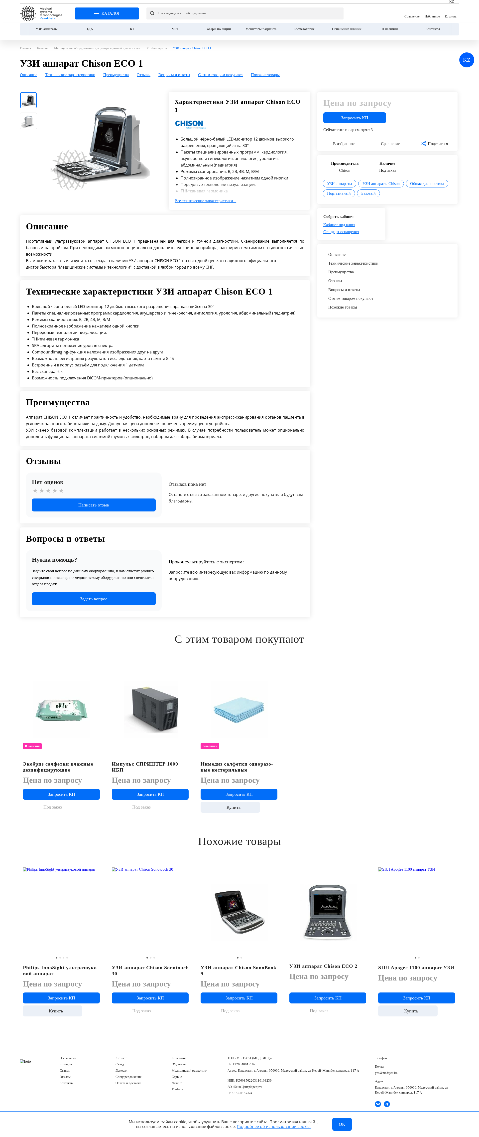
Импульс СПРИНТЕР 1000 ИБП (145, 767)
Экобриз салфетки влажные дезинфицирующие (58, 767)
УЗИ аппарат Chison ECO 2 (323, 966)
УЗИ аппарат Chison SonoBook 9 (238, 970)
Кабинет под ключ (339, 225)
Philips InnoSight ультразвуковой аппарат (61, 970)
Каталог (121, 1058)
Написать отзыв (93, 504)
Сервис (177, 1077)
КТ (132, 29)
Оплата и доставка (128, 1083)
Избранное (432, 13)
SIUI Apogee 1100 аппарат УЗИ (416, 967)
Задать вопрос (93, 598)
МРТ (175, 29)
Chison (344, 170)
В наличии (390, 29)
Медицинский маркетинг (189, 1070)
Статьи (65, 1070)
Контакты (433, 29)
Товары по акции (218, 29)
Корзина (450, 13)
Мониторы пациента (260, 29)
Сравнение (412, 13)
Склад (120, 1064)
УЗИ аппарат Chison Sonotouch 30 (150, 970)
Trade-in (177, 1089)
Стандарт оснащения (341, 232)
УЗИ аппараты (46, 29)
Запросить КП (354, 117)
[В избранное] (97, 870)
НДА (89, 29)
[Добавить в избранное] (97, 668)
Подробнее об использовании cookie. (274, 1126)
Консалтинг (180, 1058)
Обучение (179, 1064)
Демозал (121, 1070)
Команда (66, 1064)
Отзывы (65, 1077)
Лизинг (177, 1083)
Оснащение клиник (346, 29)
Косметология (304, 29)
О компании (68, 1058)
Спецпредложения (128, 1077)
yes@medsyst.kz (386, 1073)
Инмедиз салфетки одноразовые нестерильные (237, 767)
